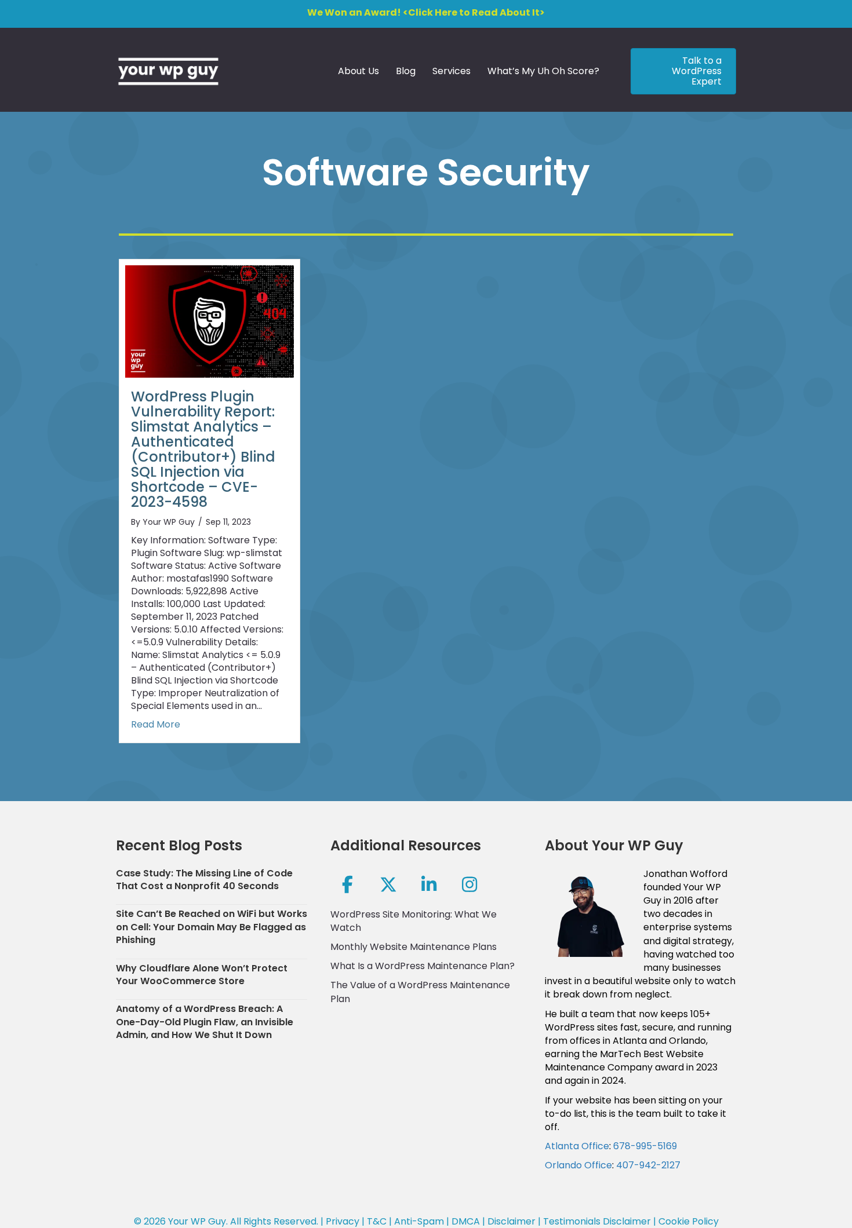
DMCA (466, 1221)
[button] (347, 884)
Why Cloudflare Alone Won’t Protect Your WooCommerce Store (201, 975)
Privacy (342, 1221)
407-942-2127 (648, 1165)
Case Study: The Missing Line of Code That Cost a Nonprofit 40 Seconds (204, 880)
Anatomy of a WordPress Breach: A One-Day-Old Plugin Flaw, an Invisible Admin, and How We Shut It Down (204, 1021)
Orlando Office (578, 1165)
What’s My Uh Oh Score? (543, 71)
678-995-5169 (645, 1146)
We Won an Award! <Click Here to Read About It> (426, 12)
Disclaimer (511, 1221)
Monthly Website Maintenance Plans (413, 946)
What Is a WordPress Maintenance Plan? (422, 966)
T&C (377, 1221)
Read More (155, 724)
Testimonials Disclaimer (597, 1221)
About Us (358, 71)
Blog (406, 71)
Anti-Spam (419, 1221)
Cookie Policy (688, 1221)
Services (451, 71)
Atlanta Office (577, 1146)
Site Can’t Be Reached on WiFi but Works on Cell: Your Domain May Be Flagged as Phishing (211, 926)
